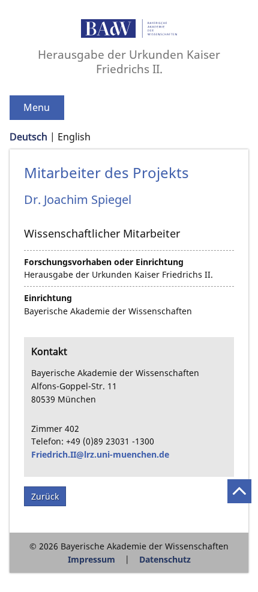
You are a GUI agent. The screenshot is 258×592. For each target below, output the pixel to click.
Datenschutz (165, 559)
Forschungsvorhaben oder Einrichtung (104, 262)
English (74, 136)
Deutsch (28, 136)
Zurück (45, 496)
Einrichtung (48, 297)
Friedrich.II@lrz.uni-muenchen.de (100, 454)
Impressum (91, 559)
